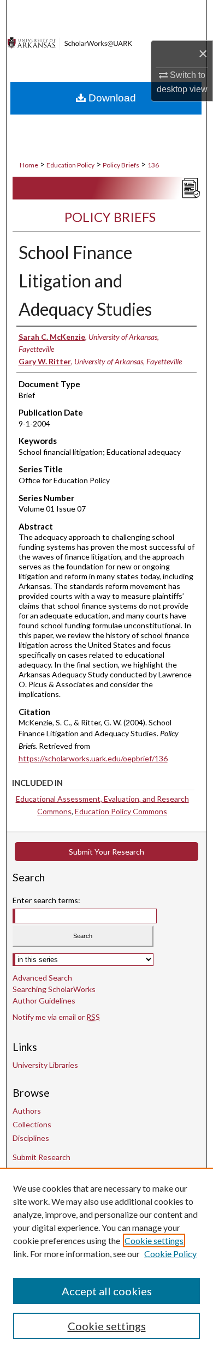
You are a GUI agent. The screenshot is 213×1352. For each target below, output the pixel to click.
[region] (106, 1260)
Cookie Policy (170, 1253)
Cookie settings (154, 1240)
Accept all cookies (107, 1290)
